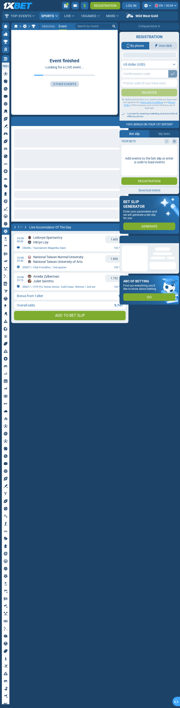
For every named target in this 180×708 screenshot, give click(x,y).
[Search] (114, 26)
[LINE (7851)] (16, 26)
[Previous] (15, 227)
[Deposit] (84, 5)
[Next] (25, 227)
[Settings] (147, 5)
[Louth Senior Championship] (33, 26)
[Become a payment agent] (75, 5)
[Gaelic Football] (25, 26)
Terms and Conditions (151, 139)
